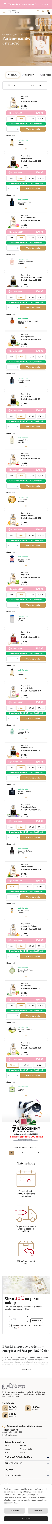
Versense (21, 1089)
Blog (6, 1452)
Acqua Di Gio (22, 440)
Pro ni (7, 1446)
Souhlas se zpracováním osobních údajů (26, 1326)
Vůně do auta (26, 1449)
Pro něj (23, 1446)
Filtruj (14, 85)
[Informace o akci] (10, 113)
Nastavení (38, 1511)
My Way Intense (24, 559)
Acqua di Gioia (23, 732)
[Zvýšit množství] (17, 129)
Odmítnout (14, 1511)
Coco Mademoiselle (25, 262)
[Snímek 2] (26, 148)
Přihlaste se (36, 1320)
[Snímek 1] (25, 148)
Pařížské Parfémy (8, 35)
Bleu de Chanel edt (25, 791)
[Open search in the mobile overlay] (38, 11)
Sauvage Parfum (24, 381)
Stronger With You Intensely (28, 321)
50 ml (31, 119)
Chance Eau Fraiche (25, 970)
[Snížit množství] (8, 129)
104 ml (41, 119)
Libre (19, 143)
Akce (22, 1453)
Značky (8, 1449)
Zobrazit (26, 1369)
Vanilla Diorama (23, 910)
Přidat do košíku (33, 129)
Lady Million (22, 500)
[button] (13, 75)
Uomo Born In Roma (25, 851)
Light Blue (21, 619)
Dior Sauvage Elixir (24, 202)
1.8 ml (11, 119)
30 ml (20, 119)
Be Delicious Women (25, 1029)
